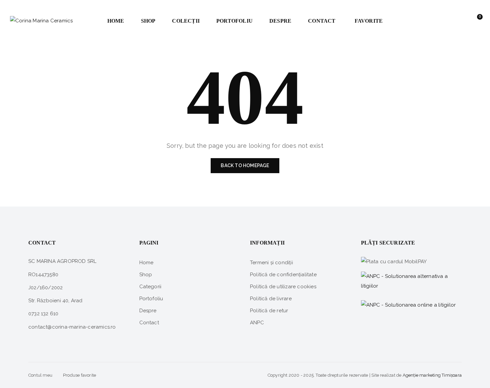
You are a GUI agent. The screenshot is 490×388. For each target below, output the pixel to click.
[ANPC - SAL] (411, 282)
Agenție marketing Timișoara (432, 375)
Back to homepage (245, 165)
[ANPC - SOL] (408, 305)
